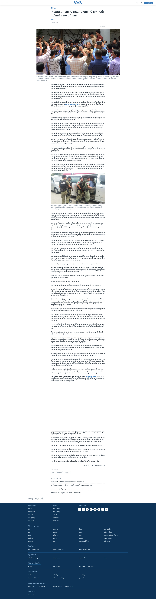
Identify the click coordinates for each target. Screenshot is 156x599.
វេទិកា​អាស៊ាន (56, 520)
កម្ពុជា (29, 529)
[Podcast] (102, 509)
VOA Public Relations (33, 578)
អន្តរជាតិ (30, 532)
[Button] (102, 27)
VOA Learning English (84, 549)
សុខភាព (55, 538)
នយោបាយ (55, 529)
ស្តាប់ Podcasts (56, 558)
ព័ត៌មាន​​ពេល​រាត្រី (56, 511)
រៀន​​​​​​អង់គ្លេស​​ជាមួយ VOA (58, 549)
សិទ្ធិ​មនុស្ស (53, 8)
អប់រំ (54, 541)
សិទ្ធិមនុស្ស (55, 535)
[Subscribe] (106, 509)
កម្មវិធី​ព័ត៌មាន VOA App (33, 558)
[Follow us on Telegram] (95, 509)
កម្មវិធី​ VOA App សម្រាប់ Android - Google (63, 586)
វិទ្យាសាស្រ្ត (81, 532)
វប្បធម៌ (80, 535)
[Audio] (136, 3)
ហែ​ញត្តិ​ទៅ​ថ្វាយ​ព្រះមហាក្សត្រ (72, 104)
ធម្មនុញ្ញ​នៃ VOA (56, 566)
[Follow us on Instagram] (91, 509)
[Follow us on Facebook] (79, 509)
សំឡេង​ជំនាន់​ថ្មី (56, 517)
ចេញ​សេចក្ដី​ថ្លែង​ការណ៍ (91, 377)
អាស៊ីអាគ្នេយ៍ (30, 541)
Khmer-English (108, 538)
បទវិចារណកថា (107, 541)
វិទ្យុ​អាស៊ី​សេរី (81, 578)
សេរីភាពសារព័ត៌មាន (108, 532)
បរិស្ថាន (80, 529)
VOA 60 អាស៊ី (31, 520)
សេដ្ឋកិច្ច (55, 532)
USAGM (30, 575)
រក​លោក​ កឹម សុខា (58, 147)
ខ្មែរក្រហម (81, 538)
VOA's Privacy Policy (58, 578)
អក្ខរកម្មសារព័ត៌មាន (108, 529)
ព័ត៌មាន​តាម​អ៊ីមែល (83, 558)
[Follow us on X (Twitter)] (83, 509)
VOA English (56, 575)
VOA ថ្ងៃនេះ (30, 514)
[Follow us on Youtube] (87, 509)
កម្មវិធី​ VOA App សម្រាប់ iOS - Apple (36, 586)
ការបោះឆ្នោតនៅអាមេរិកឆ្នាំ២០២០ (111, 535)
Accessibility (82, 575)
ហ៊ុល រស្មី (52, 19)
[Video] (141, 3)
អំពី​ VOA (30, 566)
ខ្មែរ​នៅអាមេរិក (31, 538)
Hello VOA (55, 514)
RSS (105, 558)
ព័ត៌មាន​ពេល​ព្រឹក (56, 508)
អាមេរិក (29, 535)
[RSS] (98, 509)
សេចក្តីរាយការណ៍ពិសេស (84, 541)
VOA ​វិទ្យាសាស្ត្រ (31, 517)
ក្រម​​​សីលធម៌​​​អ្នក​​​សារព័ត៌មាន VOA (86, 566)
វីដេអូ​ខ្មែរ (30, 508)
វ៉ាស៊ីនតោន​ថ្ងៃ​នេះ (31, 511)
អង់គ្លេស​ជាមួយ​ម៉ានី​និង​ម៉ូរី (33, 549)
